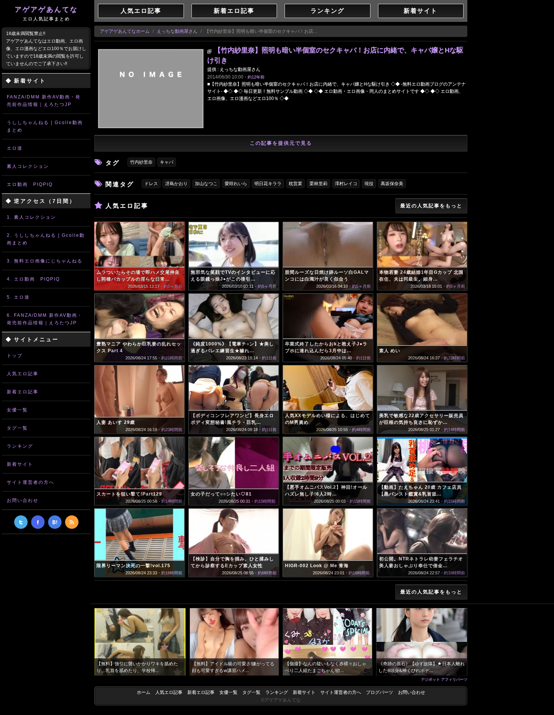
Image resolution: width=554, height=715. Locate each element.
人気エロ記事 (22, 373)
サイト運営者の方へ (30, 482)
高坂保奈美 (392, 183)
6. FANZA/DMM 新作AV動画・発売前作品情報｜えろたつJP (45, 319)
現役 (368, 183)
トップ (15, 355)
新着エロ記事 (22, 391)
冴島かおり (176, 183)
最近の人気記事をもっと (431, 206)
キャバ (166, 162)
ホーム (143, 692)
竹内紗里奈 (141, 162)
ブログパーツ (379, 692)
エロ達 (15, 148)
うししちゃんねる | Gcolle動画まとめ (45, 126)
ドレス (151, 183)
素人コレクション (28, 166)
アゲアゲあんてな (46, 13)
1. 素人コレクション (31, 217)
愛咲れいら (236, 183)
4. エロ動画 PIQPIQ (33, 279)
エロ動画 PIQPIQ (30, 184)
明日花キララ (268, 183)
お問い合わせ (22, 500)
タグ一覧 (17, 428)
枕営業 (295, 183)
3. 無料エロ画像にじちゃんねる (45, 261)
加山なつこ (206, 183)
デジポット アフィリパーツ (444, 679)
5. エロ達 (18, 297)
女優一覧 (17, 410)
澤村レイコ (346, 183)
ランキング (20, 446)
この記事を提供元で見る (281, 143)
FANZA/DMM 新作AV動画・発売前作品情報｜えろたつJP (44, 100)
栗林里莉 (318, 183)
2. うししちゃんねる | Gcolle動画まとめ (46, 239)
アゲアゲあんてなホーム (125, 31)
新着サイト (20, 464)
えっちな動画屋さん (177, 31)
